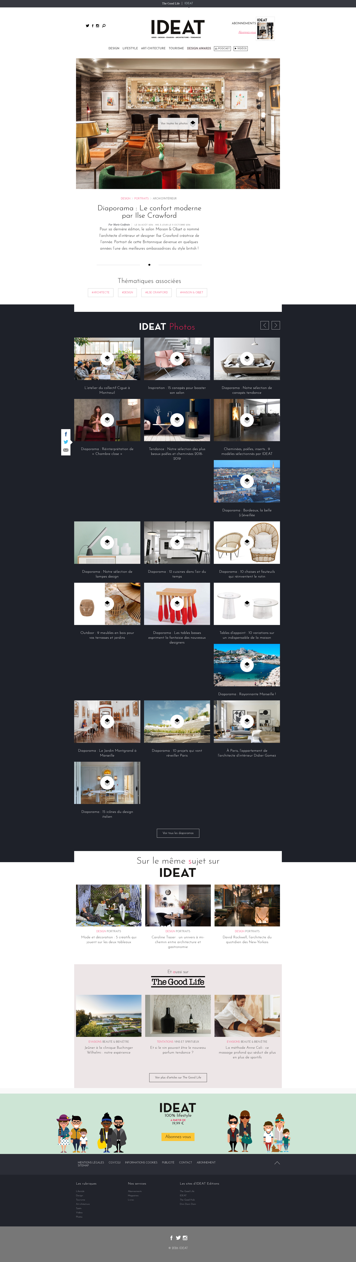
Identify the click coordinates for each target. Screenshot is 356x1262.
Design (113, 48)
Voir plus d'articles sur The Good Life (178, 1077)
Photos (79, 1217)
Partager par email (65, 450)
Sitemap (83, 1165)
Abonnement (206, 1162)
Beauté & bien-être (116, 1042)
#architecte (101, 292)
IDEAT (188, 3)
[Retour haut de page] (277, 1162)
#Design (127, 292)
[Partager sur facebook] (65, 434)
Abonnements (135, 1191)
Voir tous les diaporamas (178, 833)
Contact (185, 1162)
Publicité (168, 1162)
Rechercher (104, 25)
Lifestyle (130, 48)
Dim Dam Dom (188, 1204)
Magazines (133, 1195)
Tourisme (176, 48)
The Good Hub (187, 1200)
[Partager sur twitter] (66, 442)
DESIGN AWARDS (199, 48)
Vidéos (242, 48)
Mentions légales (91, 1162)
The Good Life (171, 3)
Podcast (224, 48)
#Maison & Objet (191, 292)
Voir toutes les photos (174, 123)
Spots (79, 1208)
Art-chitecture (153, 48)
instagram (97, 25)
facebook (92, 25)
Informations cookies (141, 1162)
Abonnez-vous (178, 1137)
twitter (87, 25)
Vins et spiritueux (186, 1042)
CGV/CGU (115, 1162)
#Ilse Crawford (156, 292)
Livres (131, 1200)
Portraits (141, 198)
